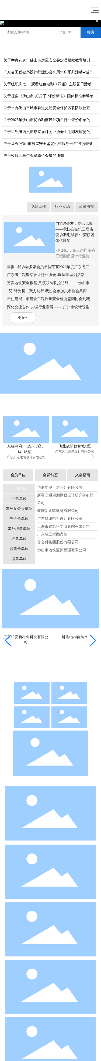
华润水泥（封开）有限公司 (59, 487)
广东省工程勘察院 (52, 534)
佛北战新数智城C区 (74, 446)
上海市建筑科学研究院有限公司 (63, 526)
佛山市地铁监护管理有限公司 (61, 550)
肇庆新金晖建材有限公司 (58, 511)
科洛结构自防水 (75, 637)
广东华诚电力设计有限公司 (59, 519)
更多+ (93, 46)
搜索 (91, 32)
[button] (97, 21)
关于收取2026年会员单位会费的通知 (34, 156)
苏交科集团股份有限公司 (58, 542)
